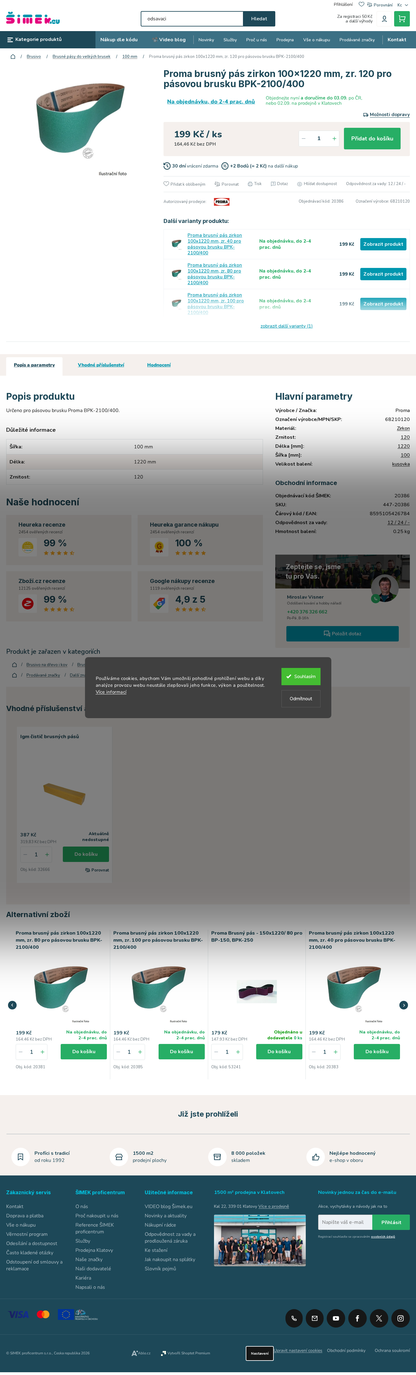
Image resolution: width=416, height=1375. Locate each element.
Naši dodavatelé (93, 1268)
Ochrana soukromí (392, 1350)
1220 (404, 446)
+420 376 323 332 (294, 1318)
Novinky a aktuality (166, 1215)
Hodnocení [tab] (159, 365)
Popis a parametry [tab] (34, 365)
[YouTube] (336, 1316)
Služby (82, 1241)
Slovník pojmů (160, 1268)
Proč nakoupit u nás (97, 1215)
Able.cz (144, 1353)
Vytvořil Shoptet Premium (189, 1353)
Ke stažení (156, 1250)
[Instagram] (401, 1316)
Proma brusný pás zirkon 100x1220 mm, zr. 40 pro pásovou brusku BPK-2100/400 (215, 244)
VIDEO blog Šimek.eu (168, 1206)
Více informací (111, 692)
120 (405, 437)
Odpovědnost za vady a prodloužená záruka (170, 1237)
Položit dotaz (346, 633)
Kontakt (14, 1206)
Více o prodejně (273, 1206)
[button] (42, 1052)
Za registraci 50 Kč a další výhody (355, 18)
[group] (61, 1004)
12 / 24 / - (398, 522)
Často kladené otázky (29, 1252)
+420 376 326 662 (307, 612)
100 (405, 455)
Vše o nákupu (21, 1225)
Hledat (259, 18)
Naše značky (89, 1259)
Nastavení (260, 1353)
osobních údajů (383, 1237)
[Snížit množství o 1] (303, 138)
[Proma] (220, 201)
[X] (379, 1318)
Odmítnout (301, 699)
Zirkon (403, 428)
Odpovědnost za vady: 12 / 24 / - (376, 184)
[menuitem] (119, 39)
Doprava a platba (24, 1215)
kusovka (401, 464)
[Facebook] (357, 1316)
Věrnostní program (27, 1234)
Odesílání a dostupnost (31, 1243)
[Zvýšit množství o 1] (334, 138)
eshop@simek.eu (315, 1318)
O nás (81, 1206)
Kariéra (83, 1278)
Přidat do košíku (372, 138)
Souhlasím (305, 676)
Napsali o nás (90, 1287)
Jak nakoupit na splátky (170, 1259)
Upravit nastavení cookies (298, 1350)
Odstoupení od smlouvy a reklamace (34, 1265)
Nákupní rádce (160, 1225)
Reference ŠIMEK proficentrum (94, 1228)
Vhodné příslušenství (101, 365)
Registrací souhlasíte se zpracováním (356, 1237)
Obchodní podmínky (346, 1350)
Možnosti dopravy (390, 114)
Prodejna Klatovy (94, 1250)
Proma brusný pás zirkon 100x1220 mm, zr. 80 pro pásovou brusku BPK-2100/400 (215, 274)
